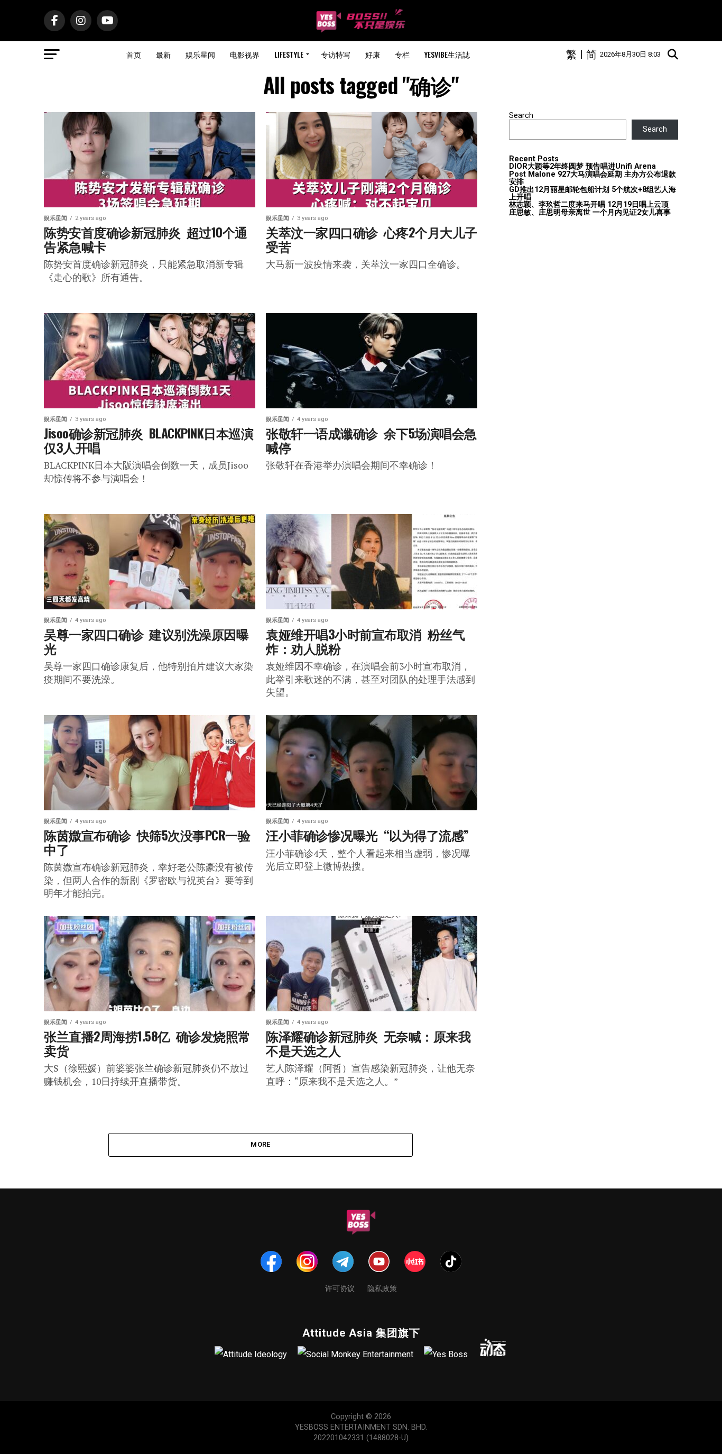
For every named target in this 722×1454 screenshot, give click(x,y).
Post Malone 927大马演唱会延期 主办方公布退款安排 (592, 178)
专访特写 (335, 54)
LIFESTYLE (288, 54)
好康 (372, 54)
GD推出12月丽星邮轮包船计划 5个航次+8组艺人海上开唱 (592, 193)
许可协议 (340, 1287)
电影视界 (245, 54)
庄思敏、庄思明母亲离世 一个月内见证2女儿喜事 (590, 212)
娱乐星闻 (200, 54)
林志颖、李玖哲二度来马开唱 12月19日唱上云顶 (589, 204)
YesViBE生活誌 (447, 54)
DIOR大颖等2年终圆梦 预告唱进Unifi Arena (582, 166)
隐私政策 (382, 1287)
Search (521, 115)
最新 (163, 54)
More (260, 1144)
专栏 (402, 54)
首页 (133, 54)
